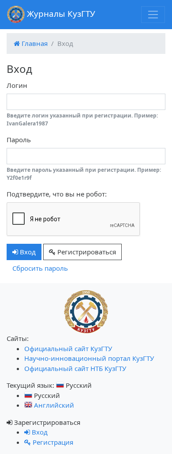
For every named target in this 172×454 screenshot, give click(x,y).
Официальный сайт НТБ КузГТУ (75, 368)
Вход (27, 251)
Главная (34, 43)
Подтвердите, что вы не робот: (57, 193)
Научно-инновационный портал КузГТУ (89, 358)
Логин (17, 85)
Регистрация (52, 442)
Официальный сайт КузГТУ (68, 348)
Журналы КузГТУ (60, 13)
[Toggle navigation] (153, 14)
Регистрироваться (86, 251)
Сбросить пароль (40, 268)
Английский (53, 405)
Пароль (19, 139)
